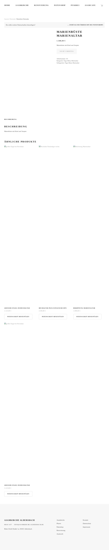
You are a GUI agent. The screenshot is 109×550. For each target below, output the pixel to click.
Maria (69, 61)
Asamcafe (90, 5)
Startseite (6, 19)
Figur (65, 61)
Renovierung (41, 5)
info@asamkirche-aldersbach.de (29, 524)
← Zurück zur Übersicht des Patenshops (85, 25)
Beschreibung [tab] (10, 119)
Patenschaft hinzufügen (18, 316)
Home (7, 5)
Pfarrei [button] (75, 5)
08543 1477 (8, 524)
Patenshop (60, 5)
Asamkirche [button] (22, 5)
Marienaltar (13, 19)
